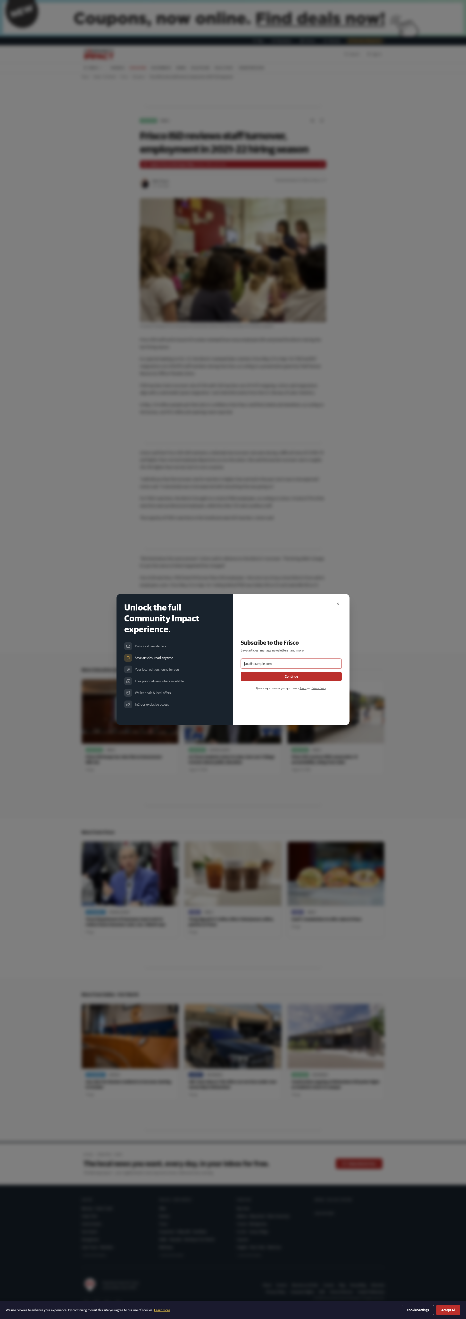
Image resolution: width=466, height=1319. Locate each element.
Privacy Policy (319, 688)
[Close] (338, 604)
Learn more (162, 1310)
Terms (303, 688)
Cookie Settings (418, 1310)
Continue (291, 676)
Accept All (448, 1310)
